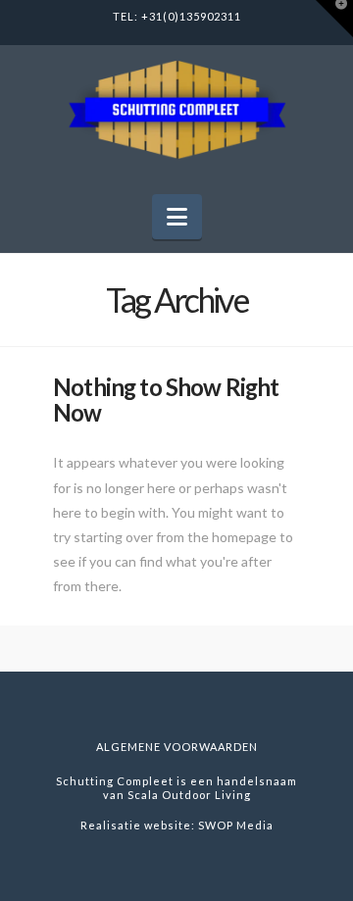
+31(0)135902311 (191, 16)
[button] (177, 216)
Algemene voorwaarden (177, 746)
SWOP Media (236, 825)
